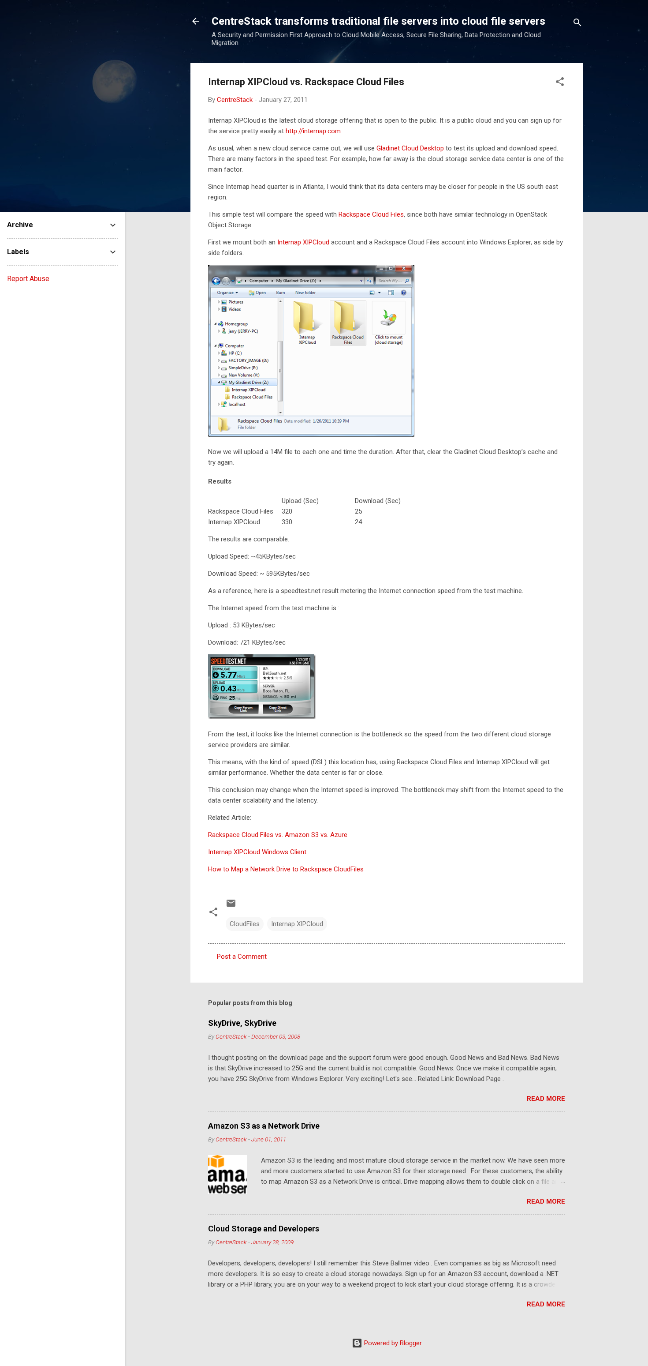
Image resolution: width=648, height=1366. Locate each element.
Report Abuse (28, 278)
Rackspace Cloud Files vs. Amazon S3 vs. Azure (277, 835)
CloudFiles (245, 924)
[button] (560, 83)
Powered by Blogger (392, 1343)
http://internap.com (313, 131)
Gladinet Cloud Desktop (410, 148)
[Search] (577, 24)
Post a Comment (242, 957)
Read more (546, 1099)
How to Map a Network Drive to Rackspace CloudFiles (286, 869)
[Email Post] (231, 906)
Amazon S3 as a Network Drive (264, 1125)
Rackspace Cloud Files (371, 214)
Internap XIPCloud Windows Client (257, 852)
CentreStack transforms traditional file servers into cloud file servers (378, 21)
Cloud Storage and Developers (263, 1228)
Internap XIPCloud (303, 242)
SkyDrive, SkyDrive (242, 1023)
